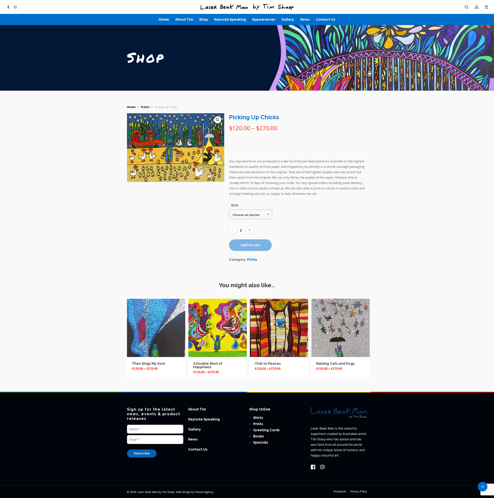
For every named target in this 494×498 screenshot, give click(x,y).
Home (131, 107)
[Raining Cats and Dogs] (340, 328)
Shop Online (259, 409)
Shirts (258, 418)
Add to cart (250, 245)
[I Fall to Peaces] (279, 328)
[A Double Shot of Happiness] (217, 328)
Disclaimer (339, 491)
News (193, 439)
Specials (260, 442)
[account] (476, 7)
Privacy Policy (358, 491)
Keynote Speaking (204, 419)
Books (258, 436)
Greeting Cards (266, 430)
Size (234, 205)
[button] (217, 119)
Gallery (194, 429)
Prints (145, 107)
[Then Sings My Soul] (156, 328)
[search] (466, 7)
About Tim (197, 409)
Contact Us (197, 449)
